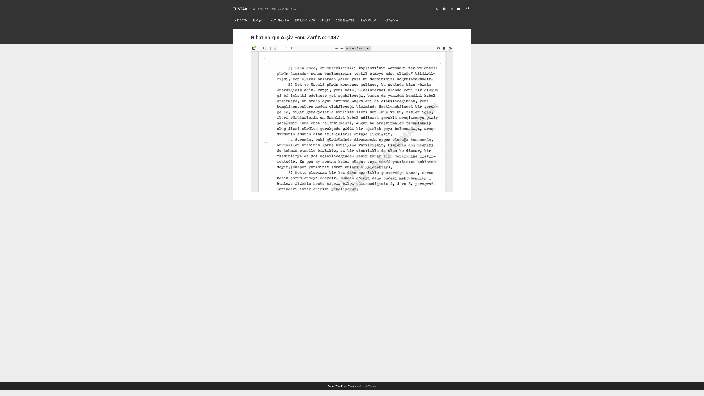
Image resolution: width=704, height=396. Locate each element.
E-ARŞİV (258, 20)
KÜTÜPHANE (278, 20)
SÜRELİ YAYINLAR (304, 20)
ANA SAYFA (241, 20)
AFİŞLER (325, 20)
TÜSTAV (240, 9)
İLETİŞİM (390, 20)
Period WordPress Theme (342, 386)
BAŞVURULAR (369, 20)
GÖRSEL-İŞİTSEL (345, 20)
